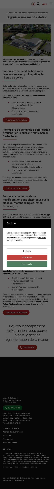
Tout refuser (27, 258)
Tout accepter (27, 264)
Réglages (27, 251)
